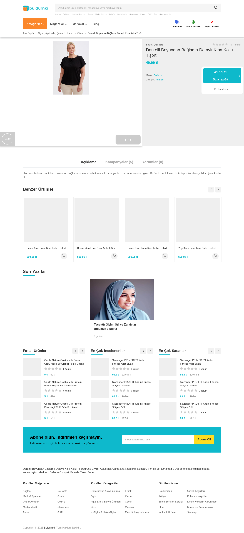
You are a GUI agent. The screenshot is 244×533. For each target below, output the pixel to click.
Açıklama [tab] (88, 162)
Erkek (128, 490)
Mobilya (129, 507)
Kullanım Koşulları (197, 496)
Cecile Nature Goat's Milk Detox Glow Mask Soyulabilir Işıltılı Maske (64, 362)
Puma (142, 14)
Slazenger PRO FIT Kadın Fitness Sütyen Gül (131, 405)
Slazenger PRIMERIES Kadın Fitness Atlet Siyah (128, 362)
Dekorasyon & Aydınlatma (105, 490)
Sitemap (191, 512)
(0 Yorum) (235, 45)
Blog (161, 507)
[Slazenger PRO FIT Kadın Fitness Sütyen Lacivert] (100, 389)
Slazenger (134, 14)
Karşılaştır (223, 89)
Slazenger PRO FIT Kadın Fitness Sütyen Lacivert (131, 383)
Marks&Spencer (79, 14)
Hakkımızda (165, 490)
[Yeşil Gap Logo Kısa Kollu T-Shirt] (198, 220)
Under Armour (101, 14)
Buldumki (49, 527)
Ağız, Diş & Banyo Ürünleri (106, 501)
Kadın (128, 496)
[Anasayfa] (35, 8)
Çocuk (128, 501)
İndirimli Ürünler (167, 512)
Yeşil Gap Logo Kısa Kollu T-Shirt (197, 248)
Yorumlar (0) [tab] (152, 162)
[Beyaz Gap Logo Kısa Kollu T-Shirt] (46, 220)
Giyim (94, 496)
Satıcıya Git (220, 75)
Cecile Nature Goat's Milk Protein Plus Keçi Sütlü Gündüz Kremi (63, 405)
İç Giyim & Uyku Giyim (103, 512)
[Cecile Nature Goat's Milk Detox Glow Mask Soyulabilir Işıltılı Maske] (32, 367)
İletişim (162, 496)
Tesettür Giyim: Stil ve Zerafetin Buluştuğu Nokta (115, 326)
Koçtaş (58, 14)
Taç (155, 14)
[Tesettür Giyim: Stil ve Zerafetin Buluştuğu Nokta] (122, 299)
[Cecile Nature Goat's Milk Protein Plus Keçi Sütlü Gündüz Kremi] (32, 411)
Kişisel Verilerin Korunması (202, 501)
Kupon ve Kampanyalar (200, 507)
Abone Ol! (204, 439)
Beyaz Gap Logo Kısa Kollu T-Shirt (46, 248)
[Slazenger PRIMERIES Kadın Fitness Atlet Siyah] (100, 367)
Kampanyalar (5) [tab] (119, 162)
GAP (150, 14)
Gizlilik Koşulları (196, 490)
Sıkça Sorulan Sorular (171, 501)
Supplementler (165, 14)
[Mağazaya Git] (64, 256)
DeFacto (66, 14)
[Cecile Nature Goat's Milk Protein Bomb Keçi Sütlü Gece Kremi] (32, 389)
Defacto (158, 75)
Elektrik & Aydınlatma (137, 512)
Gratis (90, 14)
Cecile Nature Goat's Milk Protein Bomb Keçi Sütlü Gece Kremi (63, 383)
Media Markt (122, 14)
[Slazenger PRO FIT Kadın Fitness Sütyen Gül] (100, 411)
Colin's (111, 14)
